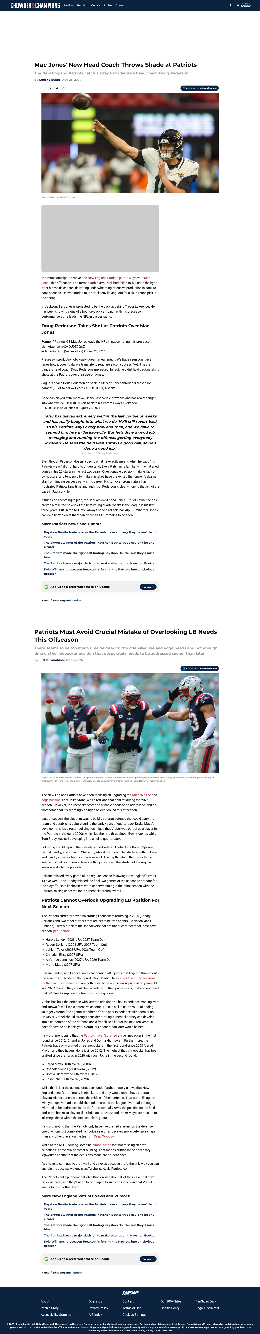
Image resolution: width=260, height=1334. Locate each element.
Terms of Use (131, 1308)
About (120, 5)
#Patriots (59, 341)
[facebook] (230, 5)
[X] (237, 5)
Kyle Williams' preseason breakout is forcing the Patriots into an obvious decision (99, 571)
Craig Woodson (105, 1136)
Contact (128, 1301)
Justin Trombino (51, 660)
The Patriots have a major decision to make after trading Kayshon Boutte (99, 563)
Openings (95, 1301)
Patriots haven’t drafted (100, 1035)
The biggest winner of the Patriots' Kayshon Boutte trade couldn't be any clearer (99, 545)
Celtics (95, 5)
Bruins (107, 5)
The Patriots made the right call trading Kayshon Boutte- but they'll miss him (99, 555)
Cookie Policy (170, 1308)
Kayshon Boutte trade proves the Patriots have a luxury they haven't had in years (101, 534)
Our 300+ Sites (171, 1301)
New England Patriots (67, 600)
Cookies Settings (134, 1314)
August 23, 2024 (94, 351)
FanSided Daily (206, 1301)
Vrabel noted (101, 1145)
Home (45, 600)
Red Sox (82, 5)
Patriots (68, 5)
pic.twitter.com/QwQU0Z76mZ (63, 346)
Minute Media (22, 1324)
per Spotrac (61, 931)
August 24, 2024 (89, 408)
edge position (51, 800)
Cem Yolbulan (49, 79)
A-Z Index (95, 1314)
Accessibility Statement (57, 1314)
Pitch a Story (50, 1308)
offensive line (141, 795)
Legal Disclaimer (207, 1308)
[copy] (63, 88)
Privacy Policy (98, 1308)
